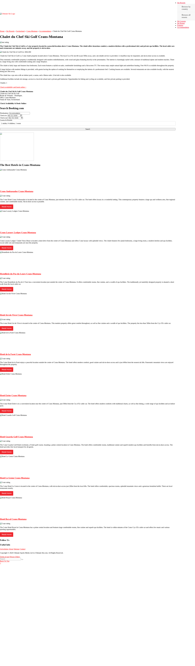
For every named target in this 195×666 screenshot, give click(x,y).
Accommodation (183, 27)
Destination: (4, 113)
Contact (22, 549)
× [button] (0, 563)
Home (2, 31)
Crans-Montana (31, 31)
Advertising (4, 549)
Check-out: (4, 118)
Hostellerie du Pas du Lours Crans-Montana (20, 274)
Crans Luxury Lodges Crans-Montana (18, 232)
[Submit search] (22, 559)
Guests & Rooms (6, 120)
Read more (7, 206)
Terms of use (4, 557)
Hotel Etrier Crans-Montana (13, 395)
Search (87, 129)
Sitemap (16, 549)
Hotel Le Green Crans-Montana (15, 478)
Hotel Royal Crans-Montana (13, 519)
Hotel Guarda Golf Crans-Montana (16, 437)
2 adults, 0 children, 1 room (11, 123)
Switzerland (20, 31)
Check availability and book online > (13, 87)
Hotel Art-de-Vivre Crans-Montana (16, 315)
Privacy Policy (15, 557)
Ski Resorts (181, 3)
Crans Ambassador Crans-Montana (16, 191)
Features (180, 25)
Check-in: (3, 115)
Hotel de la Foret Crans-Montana (15, 354)
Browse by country (186, 8)
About (11, 549)
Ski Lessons (181, 21)
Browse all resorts (186, 16)
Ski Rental (181, 23)
